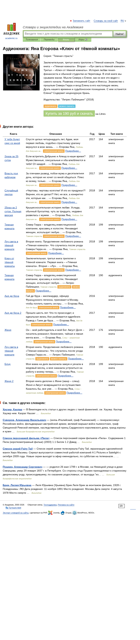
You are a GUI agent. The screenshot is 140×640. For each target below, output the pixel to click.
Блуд (7, 364)
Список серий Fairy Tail (18, 448)
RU (122, 21)
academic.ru (11, 38)
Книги (66, 39)
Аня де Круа (12, 295)
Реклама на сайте (66, 505)
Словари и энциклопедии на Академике (53, 27)
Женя (8, 329)
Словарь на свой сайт (106, 21)
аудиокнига (64, 287)
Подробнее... (73, 150)
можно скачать (58, 358)
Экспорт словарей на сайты (16, 513)
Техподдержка (50, 505)
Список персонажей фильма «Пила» (26, 438)
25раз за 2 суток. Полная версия (13, 211)
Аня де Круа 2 (13, 312)
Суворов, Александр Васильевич (24, 419)
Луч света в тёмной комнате (11, 245)
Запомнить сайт (81, 21)
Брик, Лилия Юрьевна (17, 485)
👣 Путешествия (13, 508)
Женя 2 (9, 381)
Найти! (120, 33)
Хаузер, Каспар (12, 409)
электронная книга (53, 151)
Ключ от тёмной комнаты (10, 262)
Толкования (32, 39)
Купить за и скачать (69, 113)
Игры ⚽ (83, 39)
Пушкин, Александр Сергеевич (22, 466)
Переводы (49, 39)
